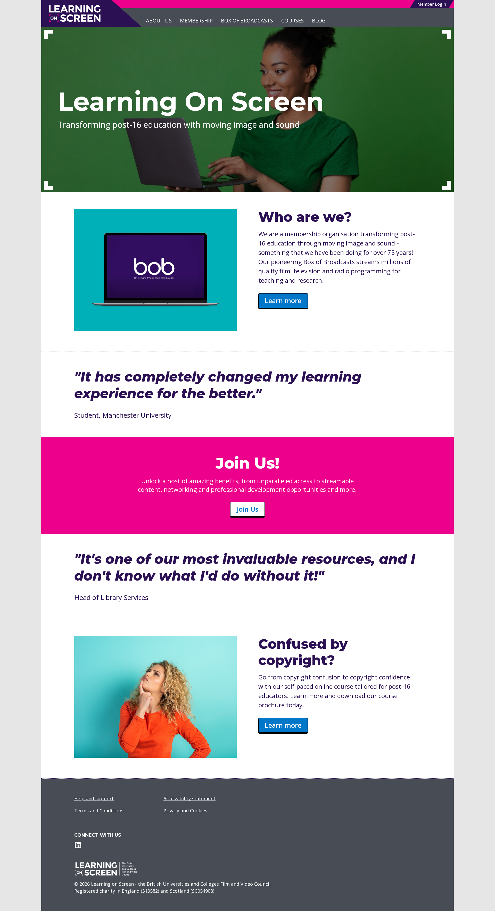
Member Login (431, 4)
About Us (159, 20)
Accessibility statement (189, 798)
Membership (196, 20)
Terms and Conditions (98, 810)
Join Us (247, 509)
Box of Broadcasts (247, 20)
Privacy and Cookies (185, 810)
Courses (292, 20)
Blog (319, 20)
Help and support (94, 798)
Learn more (283, 300)
